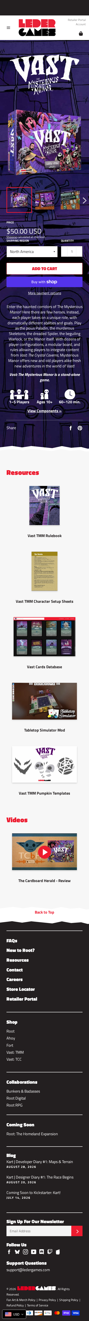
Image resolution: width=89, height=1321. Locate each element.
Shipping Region (17, 241)
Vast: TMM (15, 1052)
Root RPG (14, 1105)
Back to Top (44, 912)
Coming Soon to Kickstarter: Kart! (33, 1194)
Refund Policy (15, 1305)
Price (10, 222)
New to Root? (20, 950)
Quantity (67, 241)
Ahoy (10, 1038)
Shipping (11, 237)
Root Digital (16, 1098)
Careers (14, 979)
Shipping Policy (68, 1300)
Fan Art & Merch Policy (20, 1300)
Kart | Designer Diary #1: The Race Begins (39, 1179)
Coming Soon (20, 1124)
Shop (11, 1021)
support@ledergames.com (28, 1270)
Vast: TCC (14, 1059)
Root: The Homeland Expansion (32, 1134)
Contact (14, 969)
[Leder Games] (36, 1289)
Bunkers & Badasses (23, 1091)
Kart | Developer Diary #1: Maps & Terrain (39, 1164)
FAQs (11, 940)
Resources (17, 959)
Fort (9, 1045)
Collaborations (21, 1081)
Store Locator (20, 989)
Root (10, 1031)
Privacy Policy (47, 1300)
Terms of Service (37, 1305)
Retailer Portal (77, 20)
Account (81, 24)
